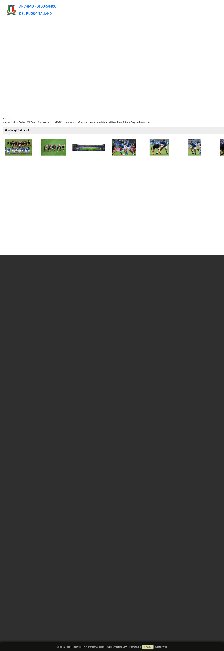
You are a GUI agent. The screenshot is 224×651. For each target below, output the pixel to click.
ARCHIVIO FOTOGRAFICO (37, 7)
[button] (215, 637)
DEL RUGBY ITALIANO (35, 14)
